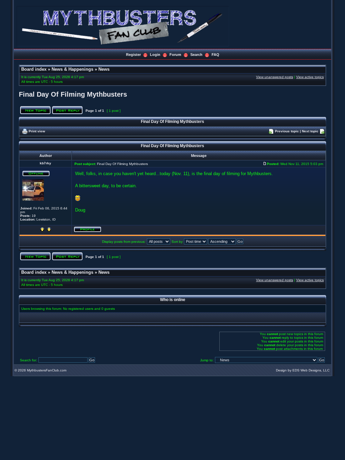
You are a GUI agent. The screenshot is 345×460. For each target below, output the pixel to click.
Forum (175, 55)
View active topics (310, 77)
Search (196, 55)
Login (155, 55)
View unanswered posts (274, 77)
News (103, 69)
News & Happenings (72, 69)
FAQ (215, 55)
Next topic (310, 131)
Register (133, 55)
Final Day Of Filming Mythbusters (73, 94)
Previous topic (287, 131)
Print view (37, 131)
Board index (33, 69)
